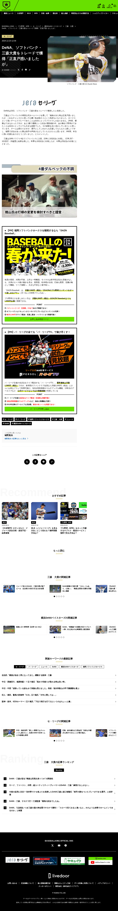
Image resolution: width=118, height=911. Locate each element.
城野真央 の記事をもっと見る (16, 439)
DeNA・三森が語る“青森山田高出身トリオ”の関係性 (31, 779)
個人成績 (64, 13)
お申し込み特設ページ (39, 319)
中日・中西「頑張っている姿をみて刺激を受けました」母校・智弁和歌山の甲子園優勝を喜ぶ (40, 688)
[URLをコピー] (30, 70)
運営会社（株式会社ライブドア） (67, 886)
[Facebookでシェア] (22, 70)
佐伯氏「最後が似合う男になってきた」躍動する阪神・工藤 (27, 675)
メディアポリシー (103, 883)
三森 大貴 (57, 419)
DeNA (6, 423)
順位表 (55, 13)
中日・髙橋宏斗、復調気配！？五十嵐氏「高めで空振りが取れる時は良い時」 (34, 682)
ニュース (69, 419)
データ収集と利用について (84, 883)
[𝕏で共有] (18, 70)
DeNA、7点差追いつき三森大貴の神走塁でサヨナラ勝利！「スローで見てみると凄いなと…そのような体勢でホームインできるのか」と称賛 (61, 809)
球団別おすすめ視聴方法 (80, 13)
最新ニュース (8, 13)
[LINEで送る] (26, 70)
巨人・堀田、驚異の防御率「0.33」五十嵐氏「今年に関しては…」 (29, 695)
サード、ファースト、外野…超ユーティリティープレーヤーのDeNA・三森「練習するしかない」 (49, 785)
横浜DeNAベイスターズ (22, 423)
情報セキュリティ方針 (62, 883)
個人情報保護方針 (44, 883)
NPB (36, 13)
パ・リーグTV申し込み (39, 409)
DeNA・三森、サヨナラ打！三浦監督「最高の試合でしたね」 (34, 801)
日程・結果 (45, 13)
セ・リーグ (8, 419)
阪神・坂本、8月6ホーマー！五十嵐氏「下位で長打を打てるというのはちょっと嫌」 (37, 702)
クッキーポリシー (45, 886)
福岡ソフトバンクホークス (39, 419)
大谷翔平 (20, 13)
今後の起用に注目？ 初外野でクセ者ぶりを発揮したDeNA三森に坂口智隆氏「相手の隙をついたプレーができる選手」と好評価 (61, 793)
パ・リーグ (21, 419)
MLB (29, 13)
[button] (54, 596)
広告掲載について (27, 883)
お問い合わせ (12, 883)
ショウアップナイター (101, 13)
